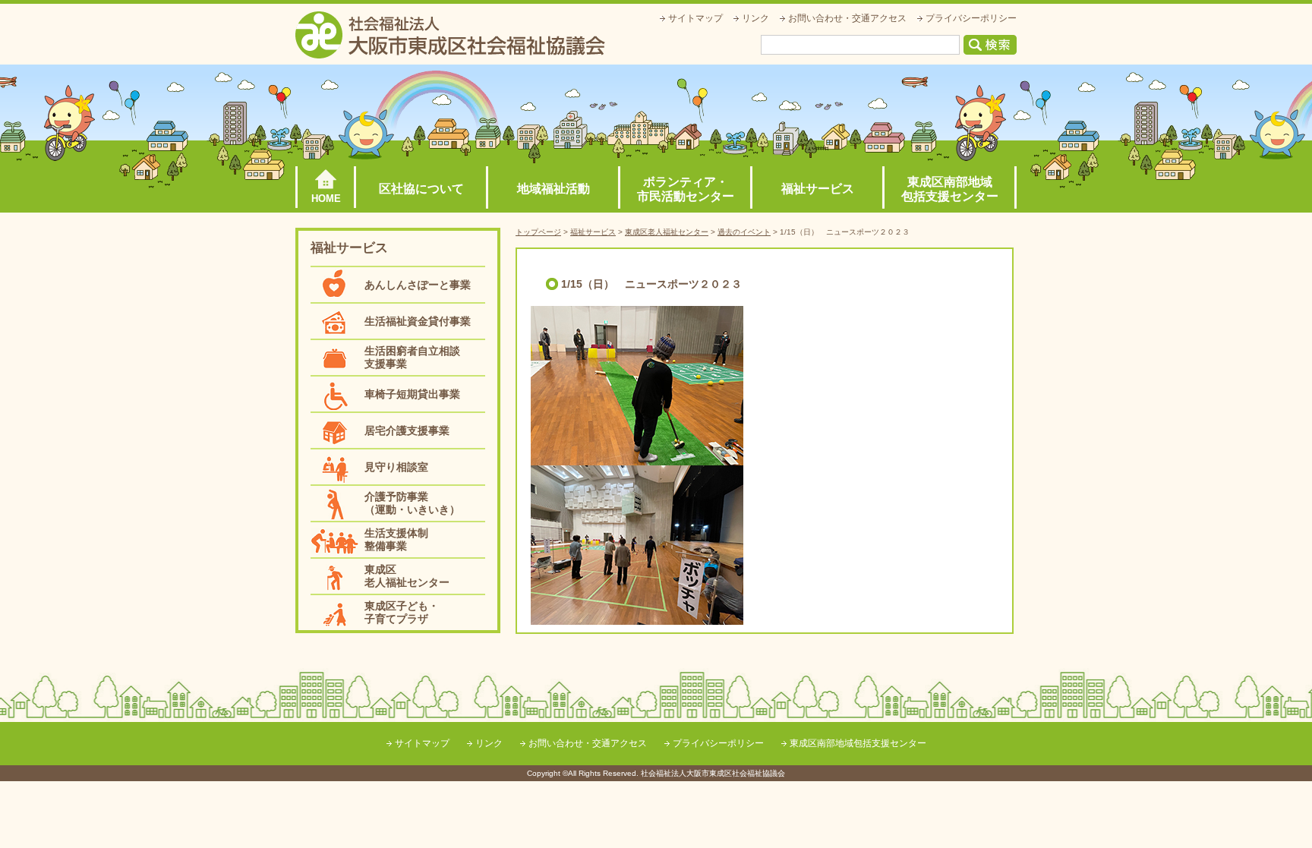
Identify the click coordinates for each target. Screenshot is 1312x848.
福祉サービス (817, 188)
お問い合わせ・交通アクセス (847, 18)
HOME (326, 198)
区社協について (421, 188)
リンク (755, 18)
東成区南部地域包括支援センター (949, 189)
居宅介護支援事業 (406, 430)
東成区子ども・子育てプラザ (401, 612)
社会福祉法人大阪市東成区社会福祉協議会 (450, 34)
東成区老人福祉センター (406, 575)
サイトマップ (695, 18)
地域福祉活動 (553, 188)
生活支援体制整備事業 (396, 539)
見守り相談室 (396, 467)
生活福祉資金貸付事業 (417, 321)
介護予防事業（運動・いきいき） (412, 502)
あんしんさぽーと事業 (417, 285)
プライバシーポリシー (971, 18)
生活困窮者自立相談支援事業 (412, 357)
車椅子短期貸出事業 (412, 394)
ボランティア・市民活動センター (685, 189)
